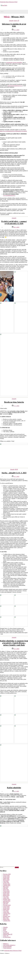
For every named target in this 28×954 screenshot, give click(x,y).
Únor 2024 (5, 910)
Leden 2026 (6, 882)
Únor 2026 (5, 881)
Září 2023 (5, 915)
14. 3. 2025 (16, 476)
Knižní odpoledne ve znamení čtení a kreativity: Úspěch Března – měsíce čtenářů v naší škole (14, 643)
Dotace (5, 928)
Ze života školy (7, 937)
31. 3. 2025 (16, 29)
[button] (14, 8)
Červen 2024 (6, 906)
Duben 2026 (6, 878)
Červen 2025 (6, 891)
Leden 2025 (6, 898)
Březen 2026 (6, 879)
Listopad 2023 (6, 913)
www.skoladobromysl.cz (9, 195)
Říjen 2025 (6, 886)
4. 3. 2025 (16, 791)
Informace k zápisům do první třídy (14, 25)
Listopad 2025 (6, 885)
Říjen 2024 (6, 902)
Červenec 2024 (7, 905)
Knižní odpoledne (14, 788)
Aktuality (11, 20)
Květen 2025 (6, 892)
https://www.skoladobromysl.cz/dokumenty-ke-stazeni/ (13, 131)
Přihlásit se (5, 943)
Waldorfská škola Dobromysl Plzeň (8, 2)
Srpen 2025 (6, 889)
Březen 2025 (6, 895)
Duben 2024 (6, 909)
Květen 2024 (6, 908)
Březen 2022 (6, 919)
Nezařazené (6, 933)
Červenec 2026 (7, 874)
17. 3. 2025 (16, 405)
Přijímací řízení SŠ (7, 934)
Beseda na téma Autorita (14, 402)
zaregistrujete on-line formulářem (14, 62)
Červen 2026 (6, 875)
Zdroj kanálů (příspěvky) (9, 945)
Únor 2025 (5, 896)
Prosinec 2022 (6, 916)
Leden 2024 (6, 912)
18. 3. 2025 (16, 227)
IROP (16, 469)
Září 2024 (5, 903)
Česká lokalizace (7, 948)
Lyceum (5, 931)
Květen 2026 (6, 877)
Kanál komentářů (7, 946)
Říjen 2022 (6, 917)
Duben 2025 (6, 893)
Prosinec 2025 (6, 884)
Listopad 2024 (6, 901)
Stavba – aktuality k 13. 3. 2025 (14, 473)
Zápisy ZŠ (16, 20)
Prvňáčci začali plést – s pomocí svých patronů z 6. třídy (14, 222)
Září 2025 (5, 888)
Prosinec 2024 (6, 899)
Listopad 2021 (6, 920)
